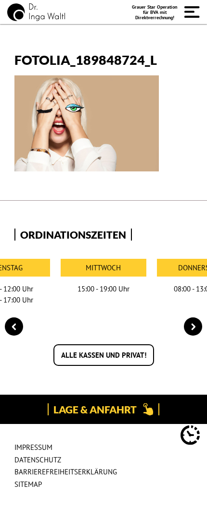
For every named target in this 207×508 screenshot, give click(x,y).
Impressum (33, 447)
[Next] (193, 326)
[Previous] (14, 326)
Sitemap (28, 484)
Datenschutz (37, 459)
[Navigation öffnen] (192, 12)
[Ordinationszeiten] (190, 436)
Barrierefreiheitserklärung (65, 471)
